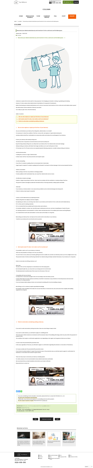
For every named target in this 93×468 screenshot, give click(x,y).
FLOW (38, 16)
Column (41, 456)
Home (41, 455)
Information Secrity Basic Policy (55, 459)
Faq (70, 455)
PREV (35, 419)
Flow (61, 455)
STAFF (63, 16)
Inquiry (41, 458)
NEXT (57, 419)
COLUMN (20, 21)
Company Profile (63, 456)
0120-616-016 (21, 410)
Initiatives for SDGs (73, 456)
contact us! (44, 400)
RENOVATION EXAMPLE (30, 16)
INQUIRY (72, 16)
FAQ (55, 16)
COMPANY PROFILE (47, 16)
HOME (21, 16)
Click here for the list (46, 419)
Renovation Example (54, 455)
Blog (50, 456)
